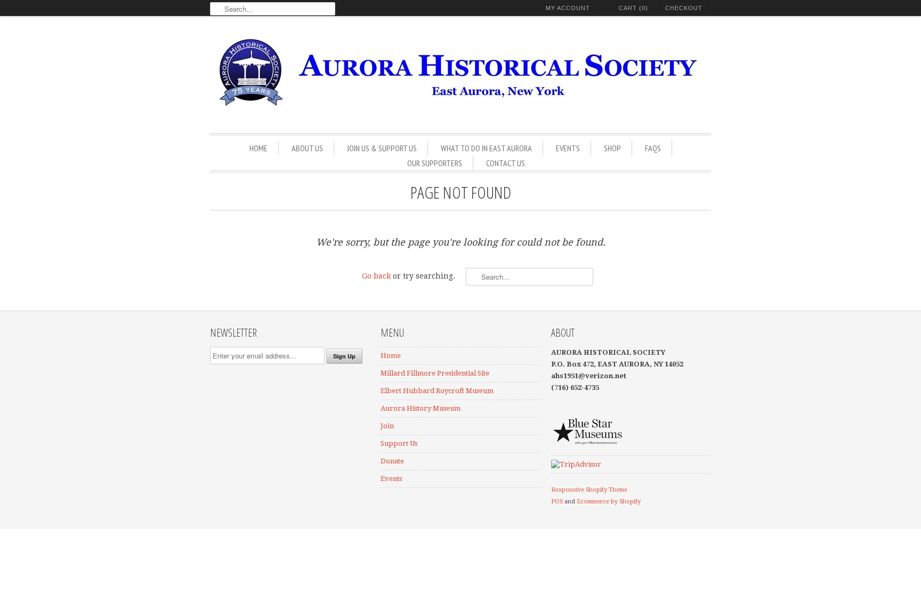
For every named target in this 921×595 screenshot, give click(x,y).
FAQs (653, 148)
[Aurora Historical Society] (460, 76)
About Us (307, 148)
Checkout (683, 8)
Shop (612, 148)
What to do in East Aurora (486, 148)
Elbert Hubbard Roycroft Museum (437, 391)
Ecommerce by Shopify (609, 501)
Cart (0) (633, 8)
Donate (392, 461)
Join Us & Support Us (382, 148)
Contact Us (505, 163)
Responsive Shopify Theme (589, 489)
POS (557, 501)
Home (258, 148)
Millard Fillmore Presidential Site (435, 373)
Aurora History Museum (421, 408)
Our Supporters (434, 163)
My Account (568, 8)
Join (387, 426)
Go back (376, 276)
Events (568, 148)
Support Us (399, 443)
